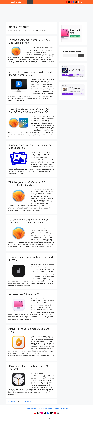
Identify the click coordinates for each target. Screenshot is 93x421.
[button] (81, 2)
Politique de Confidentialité (55, 408)
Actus (24, 2)
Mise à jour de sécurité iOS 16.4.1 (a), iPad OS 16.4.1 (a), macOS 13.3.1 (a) (29, 111)
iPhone (36, 2)
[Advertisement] (46, 12)
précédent (11, 401)
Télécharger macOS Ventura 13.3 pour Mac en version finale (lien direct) (29, 221)
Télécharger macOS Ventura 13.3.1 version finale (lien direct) (27, 184)
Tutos (43, 2)
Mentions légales (42, 408)
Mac (29, 2)
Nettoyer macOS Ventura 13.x (24, 294)
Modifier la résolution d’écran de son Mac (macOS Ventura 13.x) (31, 73)
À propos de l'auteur (30, 408)
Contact (65, 408)
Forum (57, 2)
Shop (63, 2)
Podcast (52, 2)
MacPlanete (16, 2)
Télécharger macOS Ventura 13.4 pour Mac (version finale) (29, 41)
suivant (28, 401)
